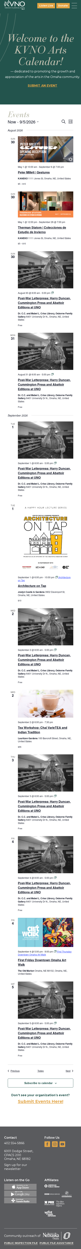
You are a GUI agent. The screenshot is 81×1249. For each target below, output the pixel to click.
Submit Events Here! (40, 1101)
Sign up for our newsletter (15, 1167)
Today (40, 1070)
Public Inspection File (21, 1242)
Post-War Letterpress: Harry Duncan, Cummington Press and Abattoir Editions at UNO (44, 302)
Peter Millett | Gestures (34, 172)
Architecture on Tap (32, 586)
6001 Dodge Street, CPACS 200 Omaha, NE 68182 (18, 1155)
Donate (63, 5)
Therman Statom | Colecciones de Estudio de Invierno (42, 229)
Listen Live (46, 5)
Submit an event (42, 85)
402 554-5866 (14, 1143)
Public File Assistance (56, 1242)
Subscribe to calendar (38, 1083)
